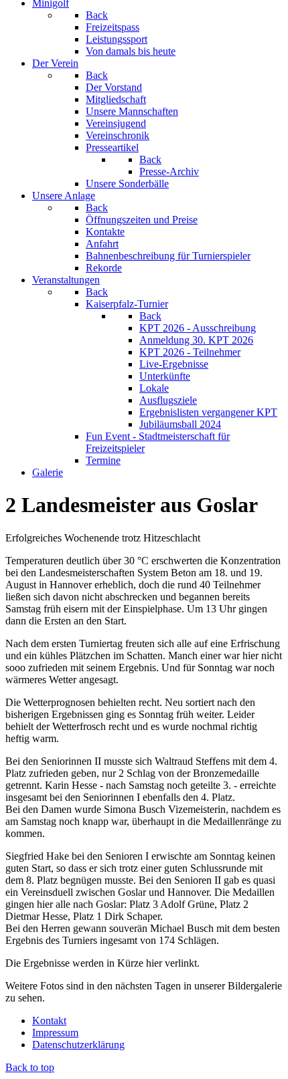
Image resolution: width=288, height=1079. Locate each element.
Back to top (29, 1067)
